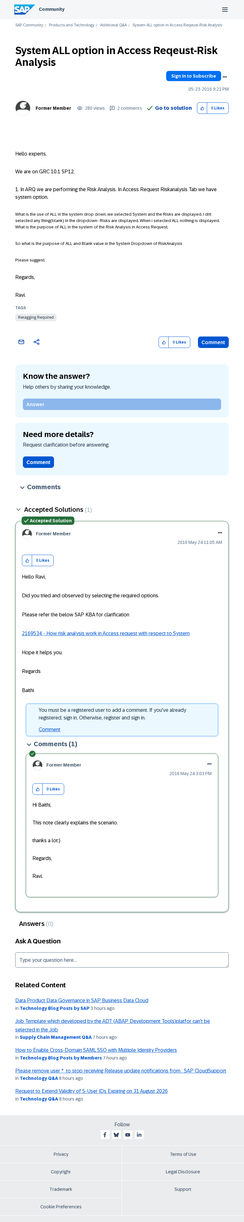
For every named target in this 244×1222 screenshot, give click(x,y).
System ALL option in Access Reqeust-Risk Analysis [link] (177, 25)
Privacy (61, 1154)
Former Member (53, 108)
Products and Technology (71, 25)
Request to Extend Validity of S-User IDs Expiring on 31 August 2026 (91, 1091)
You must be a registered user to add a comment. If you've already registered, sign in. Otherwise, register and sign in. (112, 713)
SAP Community (29, 25)
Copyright (61, 1171)
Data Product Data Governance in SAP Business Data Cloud (81, 1000)
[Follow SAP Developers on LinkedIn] (139, 1134)
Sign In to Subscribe (193, 76)
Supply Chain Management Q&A (56, 1037)
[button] (202, 108)
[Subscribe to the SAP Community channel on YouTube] (127, 1134)
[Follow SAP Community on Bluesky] (116, 1134)
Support (183, 1189)
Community (51, 9)
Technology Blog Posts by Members (61, 1057)
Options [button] (224, 77)
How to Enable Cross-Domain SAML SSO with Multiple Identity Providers (96, 1050)
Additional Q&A (113, 25)
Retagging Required (36, 317)
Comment (213, 342)
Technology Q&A (39, 1078)
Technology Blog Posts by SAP (55, 1008)
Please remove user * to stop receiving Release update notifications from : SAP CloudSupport (120, 1070)
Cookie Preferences (61, 1206)
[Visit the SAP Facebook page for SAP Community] (104, 1134)
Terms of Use (183, 1154)
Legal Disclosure (183, 1171)
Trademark (61, 1189)
